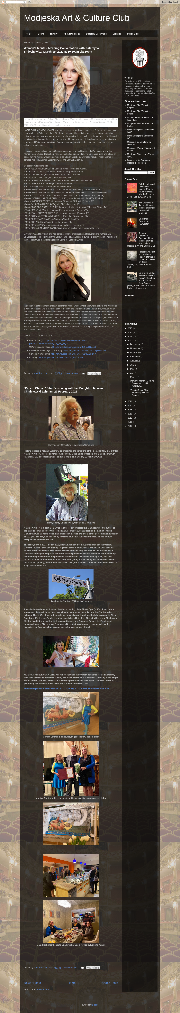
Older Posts (110, 982)
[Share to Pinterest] (99, 373)
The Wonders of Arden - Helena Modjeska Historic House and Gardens (147, 207)
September (135, 356)
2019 (130, 409)
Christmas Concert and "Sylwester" (144, 221)
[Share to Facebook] (96, 373)
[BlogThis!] (91, 373)
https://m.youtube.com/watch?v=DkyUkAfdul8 (84, 350)
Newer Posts (32, 982)
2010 (130, 426)
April (132, 373)
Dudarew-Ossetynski (96, 34)
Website (117, 34)
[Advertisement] (71, 381)
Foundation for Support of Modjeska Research (138, 161)
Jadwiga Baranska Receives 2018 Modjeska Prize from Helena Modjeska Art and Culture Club (141, 239)
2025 (130, 328)
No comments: (72, 373)
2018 (130, 414)
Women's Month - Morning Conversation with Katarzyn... (142, 383)
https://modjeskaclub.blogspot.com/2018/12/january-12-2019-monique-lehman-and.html (66, 688)
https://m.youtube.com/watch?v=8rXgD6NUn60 (74, 347)
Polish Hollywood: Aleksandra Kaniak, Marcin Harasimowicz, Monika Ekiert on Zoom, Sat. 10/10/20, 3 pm (141, 190)
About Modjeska (72, 34)
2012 (130, 418)
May (132, 369)
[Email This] (88, 373)
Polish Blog (133, 34)
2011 (130, 422)
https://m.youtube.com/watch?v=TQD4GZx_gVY (73, 354)
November (135, 348)
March (133, 377)
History (53, 34)
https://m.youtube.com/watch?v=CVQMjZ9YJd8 (61, 357)
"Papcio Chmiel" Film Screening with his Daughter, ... (139, 392)
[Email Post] (83, 373)
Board (41, 34)
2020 (130, 405)
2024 (130, 332)
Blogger (95, 1005)
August (133, 361)
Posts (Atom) (43, 989)
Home (29, 34)
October (134, 352)
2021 (130, 401)
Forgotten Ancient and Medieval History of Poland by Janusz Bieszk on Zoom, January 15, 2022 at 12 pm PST (141, 259)
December (135, 344)
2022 (130, 340)
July (132, 365)
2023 (130, 336)
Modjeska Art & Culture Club (77, 18)
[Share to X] (94, 373)
